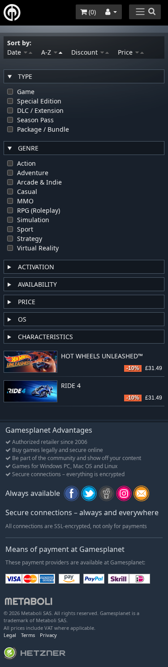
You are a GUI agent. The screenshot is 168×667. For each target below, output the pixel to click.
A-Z (47, 52)
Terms (28, 635)
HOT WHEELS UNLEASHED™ (102, 356)
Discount (85, 52)
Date (15, 52)
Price (126, 52)
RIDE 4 (71, 386)
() (91, 12)
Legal (10, 635)
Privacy (48, 635)
